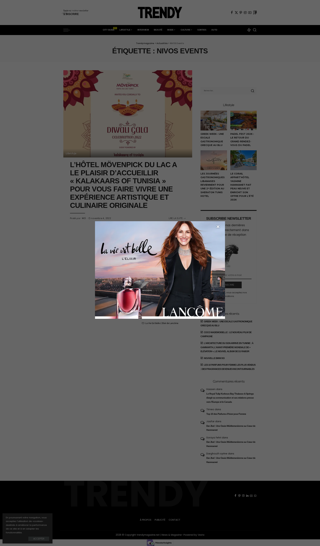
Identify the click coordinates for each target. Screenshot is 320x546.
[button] (218, 227)
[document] (160, 273)
